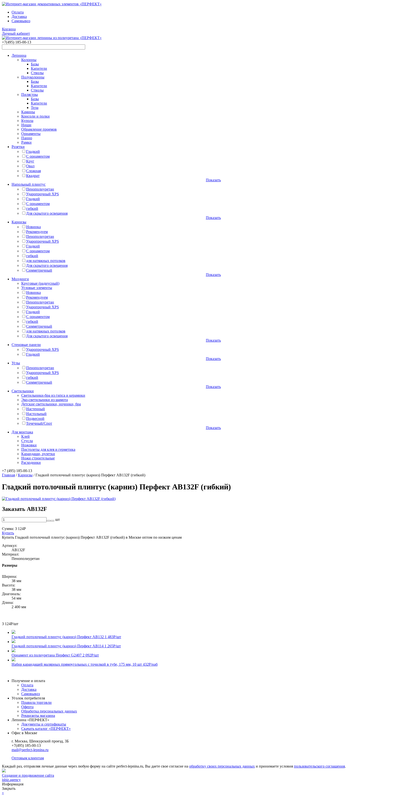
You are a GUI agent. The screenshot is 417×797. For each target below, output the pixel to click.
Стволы (37, 73)
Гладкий (33, 151)
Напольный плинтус (29, 184)
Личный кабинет (16, 33)
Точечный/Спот (39, 423)
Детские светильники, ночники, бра (51, 404)
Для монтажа (22, 432)
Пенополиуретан (40, 189)
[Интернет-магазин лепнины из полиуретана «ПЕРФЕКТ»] (52, 4)
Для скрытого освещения (47, 213)
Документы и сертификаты (43, 724)
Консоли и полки (35, 116)
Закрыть (8, 788)
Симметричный (39, 270)
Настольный (36, 414)
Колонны (28, 60)
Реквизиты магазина (38, 715)
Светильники (23, 391)
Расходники (31, 462)
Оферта (27, 707)
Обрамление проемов (39, 129)
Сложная (33, 171)
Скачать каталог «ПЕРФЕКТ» (46, 728)
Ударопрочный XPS (42, 194)
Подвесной (35, 418)
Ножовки (29, 445)
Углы (16, 363)
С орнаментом (38, 156)
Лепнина (19, 55)
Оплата (18, 12)
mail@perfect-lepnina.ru (30, 750)
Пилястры (29, 94)
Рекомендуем (37, 232)
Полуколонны (32, 77)
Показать (213, 180)
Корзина (9, 29)
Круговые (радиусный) (40, 283)
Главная (8, 475)
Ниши (26, 125)
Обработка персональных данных (49, 711)
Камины (28, 112)
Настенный (35, 409)
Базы (35, 64)
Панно (26, 138)
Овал (30, 166)
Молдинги (20, 279)
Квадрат (33, 176)
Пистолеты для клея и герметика (48, 449)
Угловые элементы (36, 288)
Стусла (27, 441)
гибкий (32, 208)
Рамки (26, 142)
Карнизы (19, 222)
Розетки (18, 147)
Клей (25, 436)
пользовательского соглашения (319, 766)
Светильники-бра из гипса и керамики (53, 395)
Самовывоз (21, 21)
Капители (39, 68)
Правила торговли (36, 702)
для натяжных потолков (45, 261)
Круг (30, 161)
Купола (27, 121)
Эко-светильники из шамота (44, 400)
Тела (34, 108)
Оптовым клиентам (28, 758)
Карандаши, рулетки (38, 454)
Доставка (19, 16)
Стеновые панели (26, 345)
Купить (8, 533)
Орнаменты (31, 134)
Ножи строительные (38, 458)
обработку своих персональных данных (222, 766)
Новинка (33, 227)
